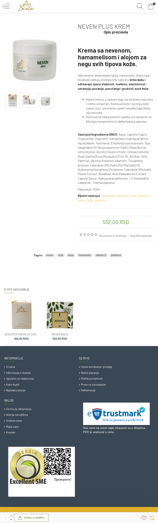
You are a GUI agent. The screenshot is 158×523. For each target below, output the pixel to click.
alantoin (100, 200)
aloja (90, 200)
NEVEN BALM (60, 334)
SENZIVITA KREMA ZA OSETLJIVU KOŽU (21, 334)
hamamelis (108, 195)
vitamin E (144, 195)
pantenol (123, 195)
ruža (133, 195)
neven (82, 200)
